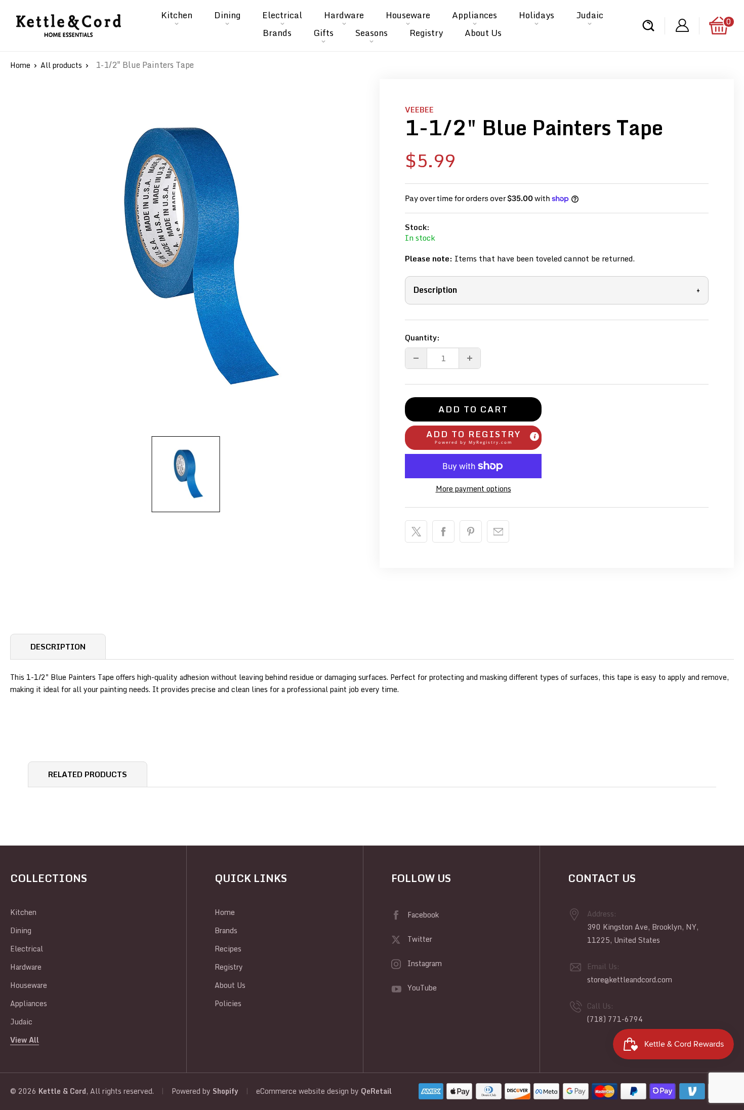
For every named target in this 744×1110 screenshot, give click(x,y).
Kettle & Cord (62, 1091)
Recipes (228, 948)
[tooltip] (534, 436)
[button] (473, 438)
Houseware (408, 15)
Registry (426, 33)
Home (20, 65)
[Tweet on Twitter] (416, 531)
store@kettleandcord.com (629, 979)
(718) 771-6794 (615, 1019)
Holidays (536, 15)
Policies (228, 1003)
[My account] (682, 25)
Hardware (344, 15)
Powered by (192, 1091)
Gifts (323, 33)
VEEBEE (419, 109)
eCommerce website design (302, 1091)
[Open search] (648, 25)
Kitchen (176, 15)
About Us (483, 33)
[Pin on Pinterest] (471, 531)
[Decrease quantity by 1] (416, 358)
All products (61, 65)
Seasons (371, 33)
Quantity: (422, 337)
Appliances (474, 15)
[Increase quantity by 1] (469, 358)
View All (24, 1040)
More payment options (473, 488)
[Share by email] (498, 531)
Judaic (589, 15)
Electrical (282, 15)
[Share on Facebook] (443, 531)
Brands (277, 33)
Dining (227, 15)
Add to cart (473, 409)
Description (557, 289)
